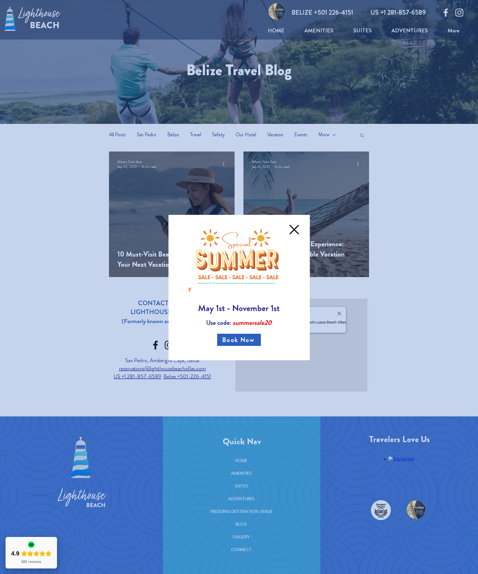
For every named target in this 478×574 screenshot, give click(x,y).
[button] (294, 229)
